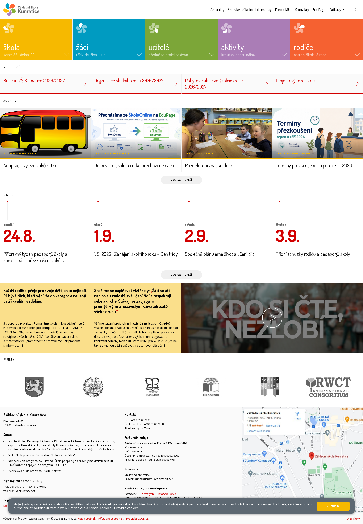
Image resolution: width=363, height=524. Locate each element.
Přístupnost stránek (111, 518)
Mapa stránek (87, 518)
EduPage (319, 9)
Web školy (353, 518)
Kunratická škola (165, 494)
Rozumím (333, 506)
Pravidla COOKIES (137, 518)
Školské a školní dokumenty (250, 9)
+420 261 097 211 (140, 420)
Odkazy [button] (336, 9)
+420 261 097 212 (13, 486)
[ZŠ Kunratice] (21, 9)
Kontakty (302, 9)
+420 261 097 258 (153, 424)
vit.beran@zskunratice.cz (19, 491)
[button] (36, 39)
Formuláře (283, 9)
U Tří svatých (146, 494)
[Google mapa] (302, 460)
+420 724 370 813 (36, 486)
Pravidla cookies (126, 508)
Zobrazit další (181, 180)
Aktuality (217, 9)
